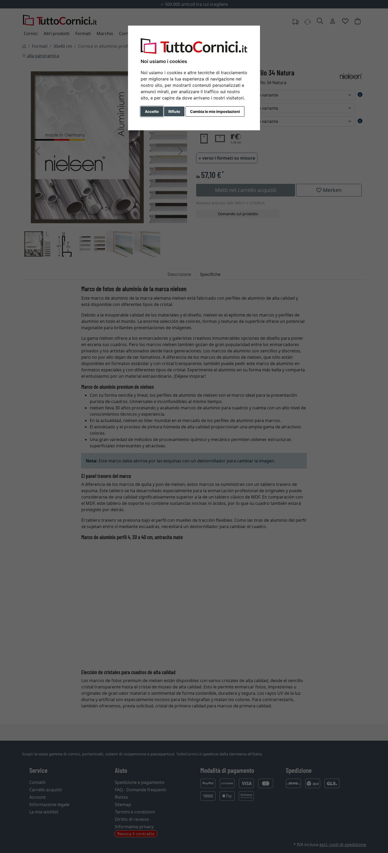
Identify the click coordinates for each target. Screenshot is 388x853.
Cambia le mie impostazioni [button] (215, 111)
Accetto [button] (152, 111)
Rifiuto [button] (174, 111)
